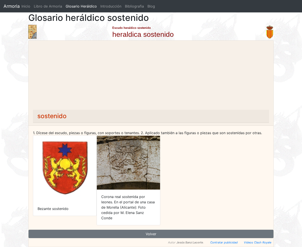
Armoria (12, 6)
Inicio (25, 6)
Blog (151, 6)
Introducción (110, 6)
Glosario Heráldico (81, 6)
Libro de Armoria (49, 6)
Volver (151, 234)
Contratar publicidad (224, 242)
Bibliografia (134, 6)
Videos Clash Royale (257, 242)
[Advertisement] (151, 76)
